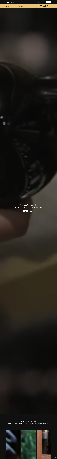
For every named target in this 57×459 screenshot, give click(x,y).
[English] (39, 2)
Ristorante (24, 2)
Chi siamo (35, 2)
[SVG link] (10, 2)
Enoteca (20, 2)
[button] (25, 211)
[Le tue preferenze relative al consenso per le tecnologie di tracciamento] (55, 457)
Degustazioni (30, 2)
